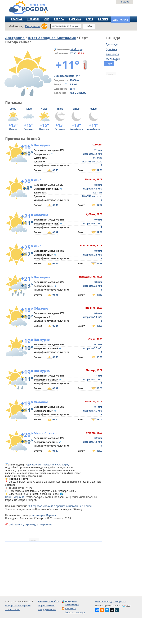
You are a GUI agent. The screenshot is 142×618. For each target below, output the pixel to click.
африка (103, 19)
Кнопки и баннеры (75, 612)
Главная (17, 19)
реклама (109, 74)
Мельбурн (113, 59)
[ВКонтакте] (97, 610)
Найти (89, 26)
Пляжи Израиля (14, 497)
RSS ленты (70, 608)
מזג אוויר (125, 1)
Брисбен (111, 49)
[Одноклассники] (102, 610)
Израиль (33, 19)
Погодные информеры (72, 603)
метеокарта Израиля (44, 515)
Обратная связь (46, 605)
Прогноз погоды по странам (110, 601)
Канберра (112, 54)
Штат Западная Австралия (52, 37)
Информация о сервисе (17, 605)
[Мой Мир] (107, 610)
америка (75, 19)
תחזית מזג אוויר (12, 609)
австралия (120, 19)
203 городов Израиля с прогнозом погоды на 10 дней (60, 506)
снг (46, 19)
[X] (112, 610)
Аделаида (112, 44)
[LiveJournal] (117, 610)
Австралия (15, 37)
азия (89, 19)
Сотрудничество (47, 609)
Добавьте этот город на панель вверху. (48, 464)
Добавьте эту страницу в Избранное (30, 524)
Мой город (77, 49)
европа (59, 19)
